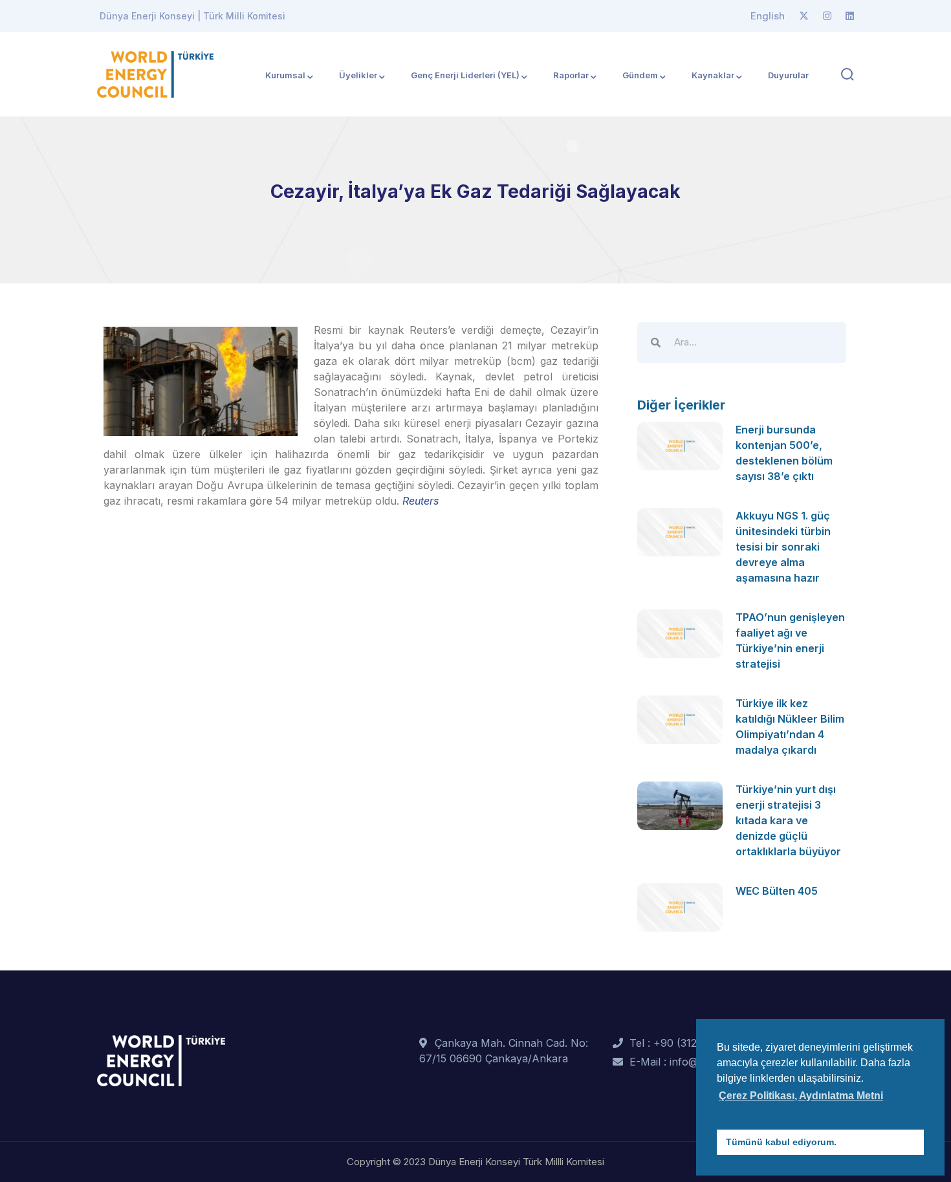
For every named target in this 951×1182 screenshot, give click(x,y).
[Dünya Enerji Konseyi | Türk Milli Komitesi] (155, 73)
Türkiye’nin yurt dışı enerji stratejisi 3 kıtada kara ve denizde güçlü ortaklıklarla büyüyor (788, 820)
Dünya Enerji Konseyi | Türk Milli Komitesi (192, 15)
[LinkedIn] (850, 16)
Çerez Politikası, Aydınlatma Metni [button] (801, 1095)
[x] (804, 16)
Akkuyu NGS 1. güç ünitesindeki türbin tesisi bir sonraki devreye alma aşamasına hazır (783, 546)
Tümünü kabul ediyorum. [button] (781, 1142)
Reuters (420, 500)
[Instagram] (827, 16)
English (767, 16)
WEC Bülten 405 (777, 890)
